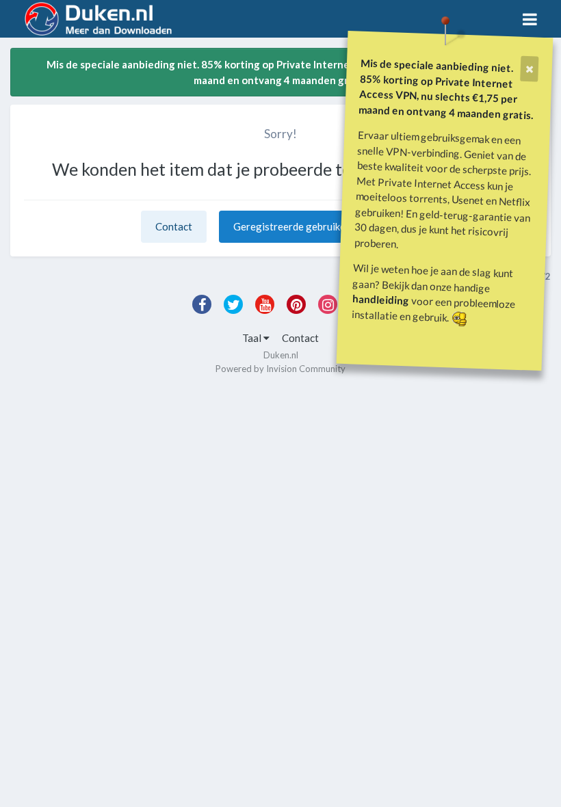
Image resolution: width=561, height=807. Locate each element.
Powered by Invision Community (280, 368)
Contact (173, 226)
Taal (252, 338)
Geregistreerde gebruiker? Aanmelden (319, 226)
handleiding (381, 299)
